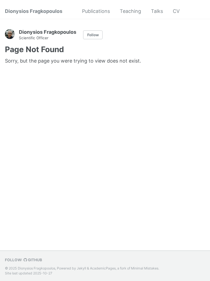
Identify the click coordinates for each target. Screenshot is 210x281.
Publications (96, 11)
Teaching (130, 11)
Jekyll (81, 268)
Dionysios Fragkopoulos (33, 11)
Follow (93, 35)
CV (176, 11)
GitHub (34, 260)
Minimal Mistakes (144, 268)
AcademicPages (103, 268)
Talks (157, 11)
